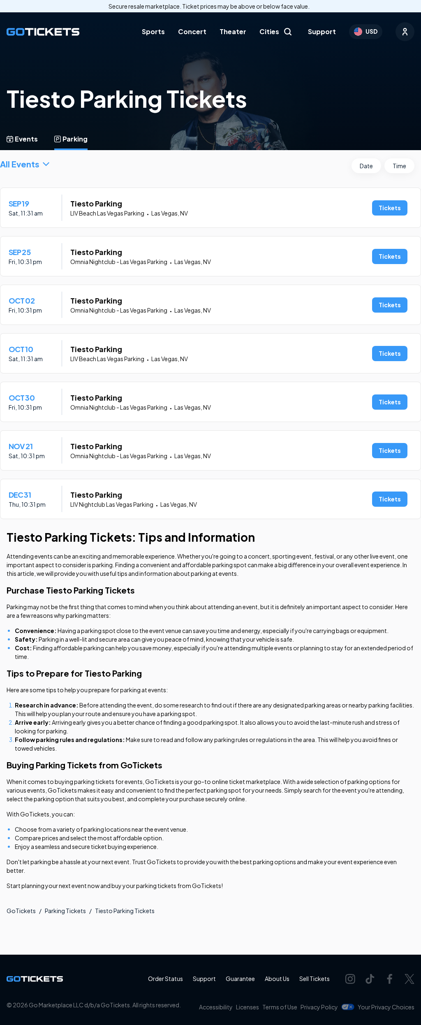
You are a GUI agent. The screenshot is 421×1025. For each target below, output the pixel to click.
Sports (153, 31)
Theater (233, 31)
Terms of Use (279, 1007)
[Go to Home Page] (43, 32)
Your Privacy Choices (386, 1007)
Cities (269, 31)
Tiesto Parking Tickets (125, 910)
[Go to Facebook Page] (390, 979)
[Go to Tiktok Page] (370, 979)
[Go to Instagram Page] (350, 979)
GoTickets (21, 910)
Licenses (247, 1007)
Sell (314, 978)
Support (322, 31)
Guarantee (240, 978)
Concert (192, 31)
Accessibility (216, 1007)
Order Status (165, 978)
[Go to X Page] (409, 979)
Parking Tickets (65, 910)
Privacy (319, 1007)
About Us (277, 978)
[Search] (288, 32)
